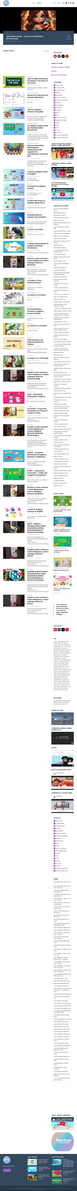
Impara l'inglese (57, 506)
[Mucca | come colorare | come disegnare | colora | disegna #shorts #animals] (14, 262)
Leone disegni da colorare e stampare (62, 341)
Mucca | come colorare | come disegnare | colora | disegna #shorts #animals (37, 261)
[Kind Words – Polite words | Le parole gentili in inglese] (32, 1162)
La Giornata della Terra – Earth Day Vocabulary (62, 510)
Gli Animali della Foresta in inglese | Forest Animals (35, 311)
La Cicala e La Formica (37, 326)
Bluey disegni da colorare (59, 215)
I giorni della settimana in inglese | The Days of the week (37, 81)
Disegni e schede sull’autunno (61, 287)
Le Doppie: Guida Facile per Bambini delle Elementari (37, 128)
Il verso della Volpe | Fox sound (61, 1024)
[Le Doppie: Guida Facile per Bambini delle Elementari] (14, 129)
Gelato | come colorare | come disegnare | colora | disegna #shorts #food (37, 600)
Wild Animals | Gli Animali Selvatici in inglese (35, 342)
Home (33, 3)
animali (55, 641)
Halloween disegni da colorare (61, 473)
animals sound (57, 646)
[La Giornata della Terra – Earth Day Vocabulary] (63, 501)
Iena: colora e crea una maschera (61, 294)
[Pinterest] (67, 56)
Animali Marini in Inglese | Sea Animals (36, 216)
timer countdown (61, 683)
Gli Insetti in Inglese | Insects (36, 187)
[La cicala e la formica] (14, 298)
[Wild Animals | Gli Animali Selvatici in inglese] (14, 343)
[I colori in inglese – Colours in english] (14, 513)
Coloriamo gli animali (58, 442)
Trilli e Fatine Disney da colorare (61, 217)
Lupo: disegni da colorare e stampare (62, 361)
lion (55, 674)
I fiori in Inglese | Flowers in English (35, 111)
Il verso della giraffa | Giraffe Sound (62, 1034)
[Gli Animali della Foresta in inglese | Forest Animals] (14, 312)
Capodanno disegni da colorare (61, 439)
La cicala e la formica (36, 295)
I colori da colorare (58, 451)
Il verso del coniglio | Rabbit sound (62, 1056)
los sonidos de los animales (63, 674)
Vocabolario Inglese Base (60, 508)
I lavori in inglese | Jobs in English (37, 173)
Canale (39, 3)
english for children (64, 656)
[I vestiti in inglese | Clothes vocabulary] (63, 541)
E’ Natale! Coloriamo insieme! (60, 464)
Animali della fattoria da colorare (61, 461)
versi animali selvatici (62, 686)
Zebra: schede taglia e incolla (60, 296)
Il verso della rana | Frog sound (61, 1021)
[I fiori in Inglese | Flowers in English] (14, 113)
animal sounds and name (64, 644)
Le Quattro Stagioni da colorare (61, 424)
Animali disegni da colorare (60, 212)
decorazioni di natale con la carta (62, 649)
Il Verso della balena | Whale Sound (62, 930)
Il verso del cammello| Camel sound (62, 980)
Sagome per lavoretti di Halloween (62, 233)
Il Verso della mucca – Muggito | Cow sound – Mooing (44, 1176)
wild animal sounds (63, 689)
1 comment (65, 1168)
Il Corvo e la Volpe (35, 229)
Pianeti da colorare (58, 485)
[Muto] (69, 159)
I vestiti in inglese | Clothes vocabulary (61, 551)
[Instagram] (63, 56)
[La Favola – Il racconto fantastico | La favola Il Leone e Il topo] (14, 412)
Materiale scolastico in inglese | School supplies (69, 1180)
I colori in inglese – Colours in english (35, 510)
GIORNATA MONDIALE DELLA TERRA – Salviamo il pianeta (62, 530)
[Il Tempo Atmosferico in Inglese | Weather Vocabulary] (14, 247)
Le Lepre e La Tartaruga (37, 358)
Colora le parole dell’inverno (60, 267)
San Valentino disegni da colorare (61, 449)
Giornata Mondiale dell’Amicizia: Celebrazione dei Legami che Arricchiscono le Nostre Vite (37, 150)
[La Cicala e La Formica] (14, 329)
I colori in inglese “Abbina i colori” (61, 454)
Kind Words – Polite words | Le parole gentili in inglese (43, 1161)
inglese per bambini (63, 664)
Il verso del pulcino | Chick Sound (61, 1031)
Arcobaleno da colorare (59, 480)
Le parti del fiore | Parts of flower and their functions (69, 1172)
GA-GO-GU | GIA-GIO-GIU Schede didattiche (37, 96)
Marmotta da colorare (59, 352)
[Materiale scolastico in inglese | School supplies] (57, 1181)
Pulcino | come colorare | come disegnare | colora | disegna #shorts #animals (37, 490)
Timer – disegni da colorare (60, 426)
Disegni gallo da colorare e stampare (62, 388)
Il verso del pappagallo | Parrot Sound (62, 1019)
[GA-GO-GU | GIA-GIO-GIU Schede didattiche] (14, 99)
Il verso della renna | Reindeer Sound (62, 1008)
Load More (26, 616)
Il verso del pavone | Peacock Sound (62, 1003)
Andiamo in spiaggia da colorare (61, 475)
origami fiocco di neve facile (61, 676)
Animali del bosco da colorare (60, 404)
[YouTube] (55, 56)
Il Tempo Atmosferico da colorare (61, 410)
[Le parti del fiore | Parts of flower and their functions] (57, 1173)
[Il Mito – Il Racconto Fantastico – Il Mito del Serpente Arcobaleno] (14, 474)
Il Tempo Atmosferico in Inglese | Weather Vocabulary (37, 246)
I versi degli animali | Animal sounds (62, 1045)
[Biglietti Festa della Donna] (63, 562)
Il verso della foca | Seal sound (61, 1000)
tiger (55, 683)
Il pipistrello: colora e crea (60, 299)
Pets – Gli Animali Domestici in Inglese (36, 395)
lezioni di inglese (65, 673)
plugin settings (64, 704)
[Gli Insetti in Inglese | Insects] (14, 189)
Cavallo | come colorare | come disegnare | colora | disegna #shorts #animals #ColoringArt (37, 431)
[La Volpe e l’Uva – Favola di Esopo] (14, 284)
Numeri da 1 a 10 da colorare (60, 483)
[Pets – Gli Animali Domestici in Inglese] (14, 398)
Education (56, 528)
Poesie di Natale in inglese (60, 247)
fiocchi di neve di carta (63, 661)
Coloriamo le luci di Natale (60, 270)
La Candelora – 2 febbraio (18, 36)
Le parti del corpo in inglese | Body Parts (36, 202)
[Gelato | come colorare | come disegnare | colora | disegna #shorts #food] (14, 601)
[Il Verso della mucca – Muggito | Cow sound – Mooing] (32, 1177)
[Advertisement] (26, 64)
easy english (57, 653)
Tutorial (61, 568)
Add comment (68, 37)
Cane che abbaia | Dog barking (61, 1071)
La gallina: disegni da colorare (60, 321)
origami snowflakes (59, 678)
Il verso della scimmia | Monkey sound (62, 994)
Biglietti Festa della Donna (61, 570)
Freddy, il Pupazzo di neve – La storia (62, 231)
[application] (62, 153)
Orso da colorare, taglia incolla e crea (62, 308)
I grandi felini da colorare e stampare (62, 379)
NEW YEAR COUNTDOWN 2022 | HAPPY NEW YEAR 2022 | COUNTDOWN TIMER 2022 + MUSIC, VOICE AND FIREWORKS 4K (69, 1163)
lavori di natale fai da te (64, 671)
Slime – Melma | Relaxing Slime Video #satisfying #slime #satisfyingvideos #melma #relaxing (36, 528)
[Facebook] (59, 56)
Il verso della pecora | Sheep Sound (62, 1029)
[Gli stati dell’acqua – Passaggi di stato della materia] (32, 1170)
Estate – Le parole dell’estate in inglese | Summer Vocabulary (37, 455)
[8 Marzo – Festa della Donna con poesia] (63, 581)
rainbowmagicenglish (63, 681)
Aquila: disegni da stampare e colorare (62, 311)
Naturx (54, 71)
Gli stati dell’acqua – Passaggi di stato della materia (44, 1169)
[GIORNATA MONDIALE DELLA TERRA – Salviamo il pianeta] (63, 522)
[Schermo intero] (72, 159)
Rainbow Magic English (10, 38)
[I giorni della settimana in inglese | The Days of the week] (14, 82)
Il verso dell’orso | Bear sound (60, 978)
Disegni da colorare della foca (60, 276)
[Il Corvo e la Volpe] (14, 233)
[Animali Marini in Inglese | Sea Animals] (14, 218)
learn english (57, 673)
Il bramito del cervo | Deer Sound (61, 1026)
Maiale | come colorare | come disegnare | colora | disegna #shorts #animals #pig (37, 375)
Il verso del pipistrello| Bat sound (61, 983)
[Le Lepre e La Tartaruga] (14, 361)
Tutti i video (9, 34)
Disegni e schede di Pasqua (60, 238)
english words (64, 659)
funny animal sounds (59, 663)
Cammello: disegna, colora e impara (62, 301)
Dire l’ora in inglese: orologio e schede (62, 470)
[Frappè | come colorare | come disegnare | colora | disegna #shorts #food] (14, 553)
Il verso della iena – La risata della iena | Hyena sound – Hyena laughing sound (62, 990)
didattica (56, 651)
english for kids (57, 658)
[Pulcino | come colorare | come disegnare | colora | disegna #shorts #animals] (14, 491)
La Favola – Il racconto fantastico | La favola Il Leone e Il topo (37, 411)
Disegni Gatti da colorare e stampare (62, 381)
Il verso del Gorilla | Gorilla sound (61, 1036)
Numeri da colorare (58, 456)
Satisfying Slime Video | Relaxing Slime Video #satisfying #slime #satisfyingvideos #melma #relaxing (37, 576)
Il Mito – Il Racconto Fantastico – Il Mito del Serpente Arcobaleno (37, 473)
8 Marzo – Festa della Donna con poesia (62, 589)
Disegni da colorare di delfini (60, 372)
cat (62, 646)
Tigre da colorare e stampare (60, 339)
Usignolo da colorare (58, 355)
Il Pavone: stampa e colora (60, 261)
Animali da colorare (58, 245)
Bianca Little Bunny (59, 75)
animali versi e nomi (58, 643)
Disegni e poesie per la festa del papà (62, 429)
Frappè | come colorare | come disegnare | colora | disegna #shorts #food (38, 553)
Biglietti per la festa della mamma (61, 236)
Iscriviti (46, 51)
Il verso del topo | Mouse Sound (61, 1043)
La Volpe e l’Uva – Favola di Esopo (34, 281)
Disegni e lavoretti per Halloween (61, 332)
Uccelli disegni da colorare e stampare (62, 397)
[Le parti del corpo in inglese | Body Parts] (14, 204)
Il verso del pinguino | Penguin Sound (62, 1005)
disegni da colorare (64, 651)
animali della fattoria (63, 641)
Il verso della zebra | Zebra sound (61, 985)
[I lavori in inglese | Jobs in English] (14, 175)
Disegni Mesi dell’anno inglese (61, 413)
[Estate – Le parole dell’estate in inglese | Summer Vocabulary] (14, 456)
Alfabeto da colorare (58, 478)
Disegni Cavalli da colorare (60, 390)
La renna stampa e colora (59, 254)
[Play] (53, 159)
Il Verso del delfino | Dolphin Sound (62, 927)
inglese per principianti (59, 666)
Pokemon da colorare (58, 220)
